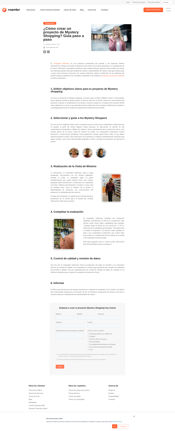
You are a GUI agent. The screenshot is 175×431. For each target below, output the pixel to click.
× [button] (134, 416)
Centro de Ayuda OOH (37, 405)
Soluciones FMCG (35, 390)
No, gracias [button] (123, 426)
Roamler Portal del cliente (38, 408)
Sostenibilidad (113, 396)
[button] (44, 51)
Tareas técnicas (74, 393)
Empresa (111, 390)
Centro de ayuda (75, 396)
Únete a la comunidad (76, 399)
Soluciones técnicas (36, 393)
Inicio (128, 2)
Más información (117, 421)
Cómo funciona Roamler (50, 10)
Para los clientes (154, 2)
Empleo (111, 393)
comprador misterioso (61, 63)
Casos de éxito (70, 10)
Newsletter (32, 402)
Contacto (104, 10)
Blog (82, 10)
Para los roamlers (139, 2)
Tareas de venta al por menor (79, 390)
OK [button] (115, 426)
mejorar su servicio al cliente (113, 76)
